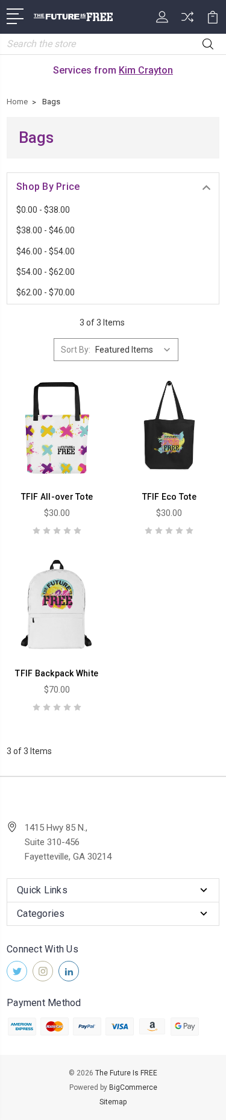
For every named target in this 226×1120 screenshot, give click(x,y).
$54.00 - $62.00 (45, 272)
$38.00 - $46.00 (45, 230)
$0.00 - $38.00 (43, 210)
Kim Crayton (146, 70)
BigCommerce (133, 1087)
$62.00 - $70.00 (45, 292)
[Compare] (187, 20)
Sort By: (75, 349)
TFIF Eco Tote (169, 497)
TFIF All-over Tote (57, 497)
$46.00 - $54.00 (45, 251)
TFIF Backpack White (56, 673)
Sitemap (113, 1102)
